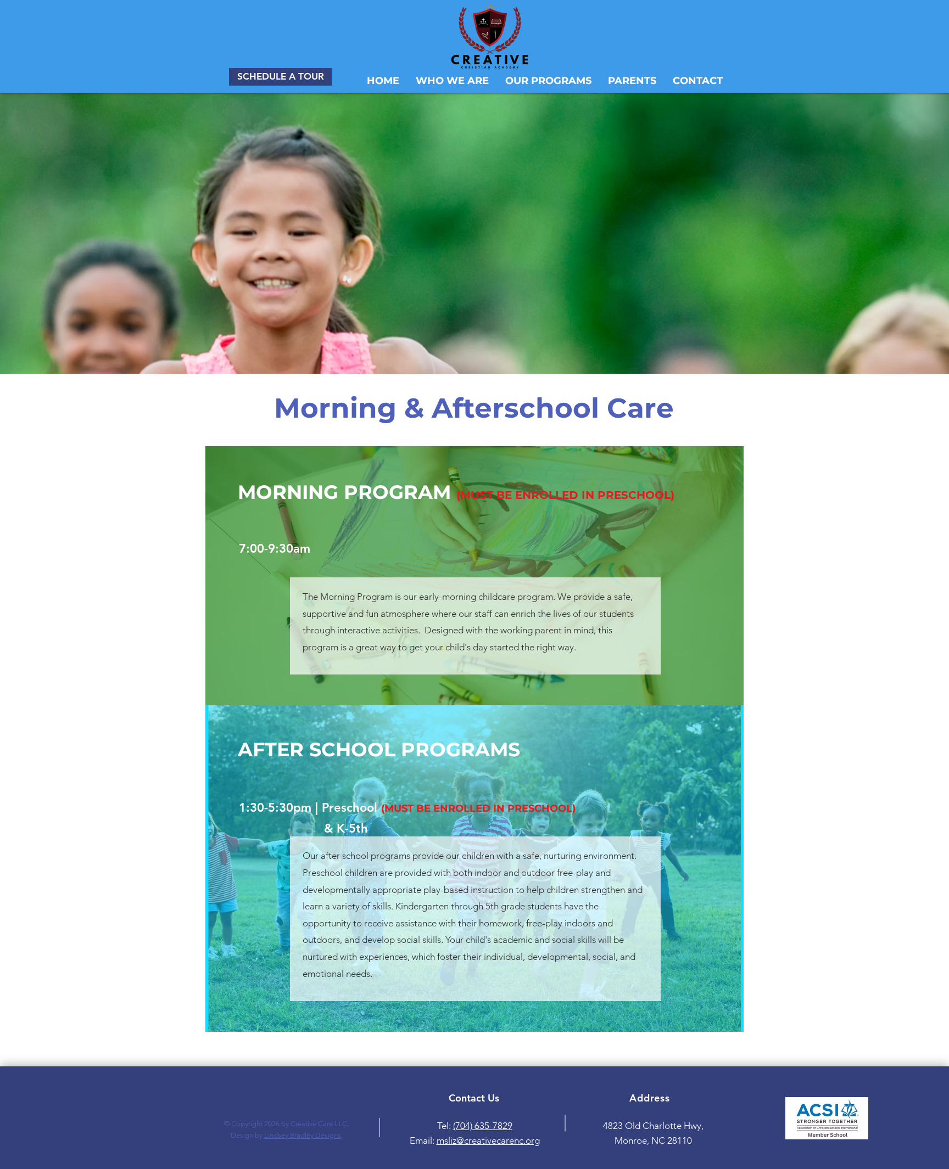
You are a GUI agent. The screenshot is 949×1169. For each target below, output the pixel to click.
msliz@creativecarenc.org (488, 1140)
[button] (548, 80)
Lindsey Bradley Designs (302, 1135)
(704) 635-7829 (482, 1125)
